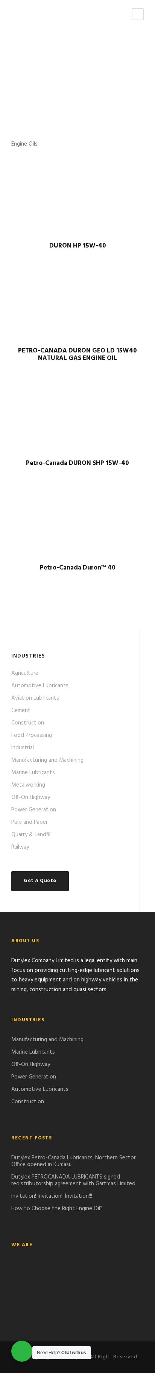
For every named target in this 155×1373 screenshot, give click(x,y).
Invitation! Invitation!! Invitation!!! (51, 1196)
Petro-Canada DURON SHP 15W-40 (77, 463)
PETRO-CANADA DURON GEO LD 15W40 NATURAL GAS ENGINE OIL (77, 354)
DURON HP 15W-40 (77, 246)
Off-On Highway (30, 797)
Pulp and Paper (29, 822)
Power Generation (33, 809)
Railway (20, 847)
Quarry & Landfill (31, 834)
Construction (27, 723)
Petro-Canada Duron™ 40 (77, 568)
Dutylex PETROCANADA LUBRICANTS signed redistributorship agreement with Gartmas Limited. (74, 1180)
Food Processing (31, 735)
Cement (20, 710)
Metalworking (28, 785)
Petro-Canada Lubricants (66, 86)
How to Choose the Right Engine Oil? (57, 1208)
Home (19, 86)
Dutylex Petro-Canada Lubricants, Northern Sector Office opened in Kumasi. (73, 1161)
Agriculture (24, 673)
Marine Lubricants (33, 772)
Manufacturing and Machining (47, 760)
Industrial (22, 747)
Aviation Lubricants (35, 698)
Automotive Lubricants (39, 685)
